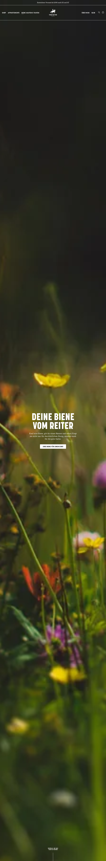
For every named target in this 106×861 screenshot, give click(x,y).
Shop (4, 13)
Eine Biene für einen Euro (53, 446)
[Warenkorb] (103, 12)
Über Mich (86, 13)
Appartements (13, 13)
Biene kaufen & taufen (30, 13)
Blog (93, 13)
